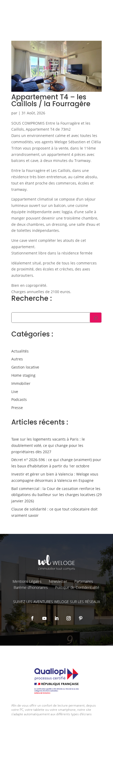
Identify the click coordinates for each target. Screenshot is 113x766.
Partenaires (83, 581)
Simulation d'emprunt (46, 34)
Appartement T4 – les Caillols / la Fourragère (50, 100)
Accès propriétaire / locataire (79, 62)
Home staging (23, 375)
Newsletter (58, 581)
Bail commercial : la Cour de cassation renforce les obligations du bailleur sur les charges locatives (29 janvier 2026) (56, 495)
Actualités (20, 351)
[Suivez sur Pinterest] (80, 618)
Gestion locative (25, 367)
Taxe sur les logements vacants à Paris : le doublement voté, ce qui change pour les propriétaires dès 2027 (48, 445)
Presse (17, 407)
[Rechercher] (96, 317)
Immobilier (20, 383)
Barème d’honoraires (31, 587)
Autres (17, 358)
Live (14, 391)
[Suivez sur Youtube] (44, 618)
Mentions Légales (27, 581)
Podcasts (19, 399)
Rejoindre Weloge (42, 49)
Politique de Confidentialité (77, 587)
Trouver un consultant (83, 52)
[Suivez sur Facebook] (32, 618)
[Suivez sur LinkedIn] (56, 618)
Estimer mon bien (87, 34)
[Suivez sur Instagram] (68, 618)
